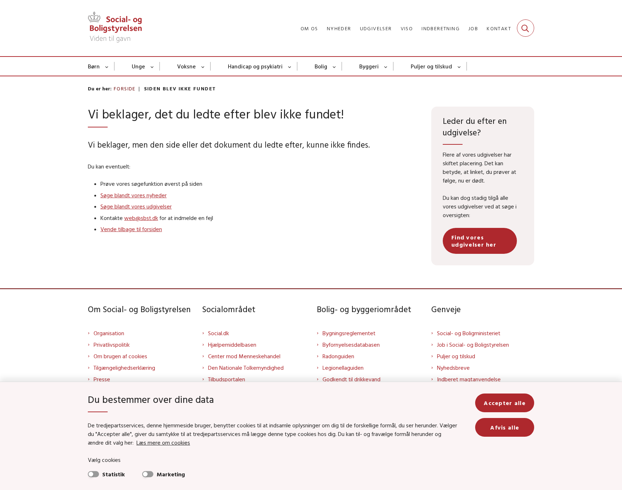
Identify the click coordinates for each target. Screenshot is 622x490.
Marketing (171, 474)
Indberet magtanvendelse (469, 379)
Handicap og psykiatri (255, 66)
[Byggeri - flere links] (386, 66)
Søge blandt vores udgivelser (136, 206)
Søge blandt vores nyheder (133, 195)
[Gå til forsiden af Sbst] (115, 28)
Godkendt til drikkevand (351, 379)
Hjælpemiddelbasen (232, 344)
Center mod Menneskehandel (244, 356)
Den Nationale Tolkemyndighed (246, 367)
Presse (102, 379)
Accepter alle (505, 402)
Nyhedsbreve (453, 367)
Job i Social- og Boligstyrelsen (473, 344)
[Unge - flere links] (152, 66)
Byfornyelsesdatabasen (351, 344)
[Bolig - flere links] (334, 66)
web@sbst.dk (141, 217)
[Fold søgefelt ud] (525, 28)
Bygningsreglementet (349, 333)
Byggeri (369, 66)
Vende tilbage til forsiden (131, 229)
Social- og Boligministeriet (468, 333)
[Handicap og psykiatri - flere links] (290, 66)
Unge (138, 66)
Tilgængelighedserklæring (124, 367)
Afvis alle (504, 427)
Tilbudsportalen (226, 379)
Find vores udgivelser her (473, 241)
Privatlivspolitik (112, 344)
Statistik (113, 474)
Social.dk (218, 333)
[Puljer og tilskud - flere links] (459, 66)
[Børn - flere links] (107, 66)
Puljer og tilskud (431, 66)
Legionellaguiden (343, 367)
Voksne (186, 66)
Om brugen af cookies (120, 356)
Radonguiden (338, 356)
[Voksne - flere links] (203, 66)
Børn (94, 66)
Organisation (109, 333)
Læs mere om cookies (163, 442)
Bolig (321, 66)
